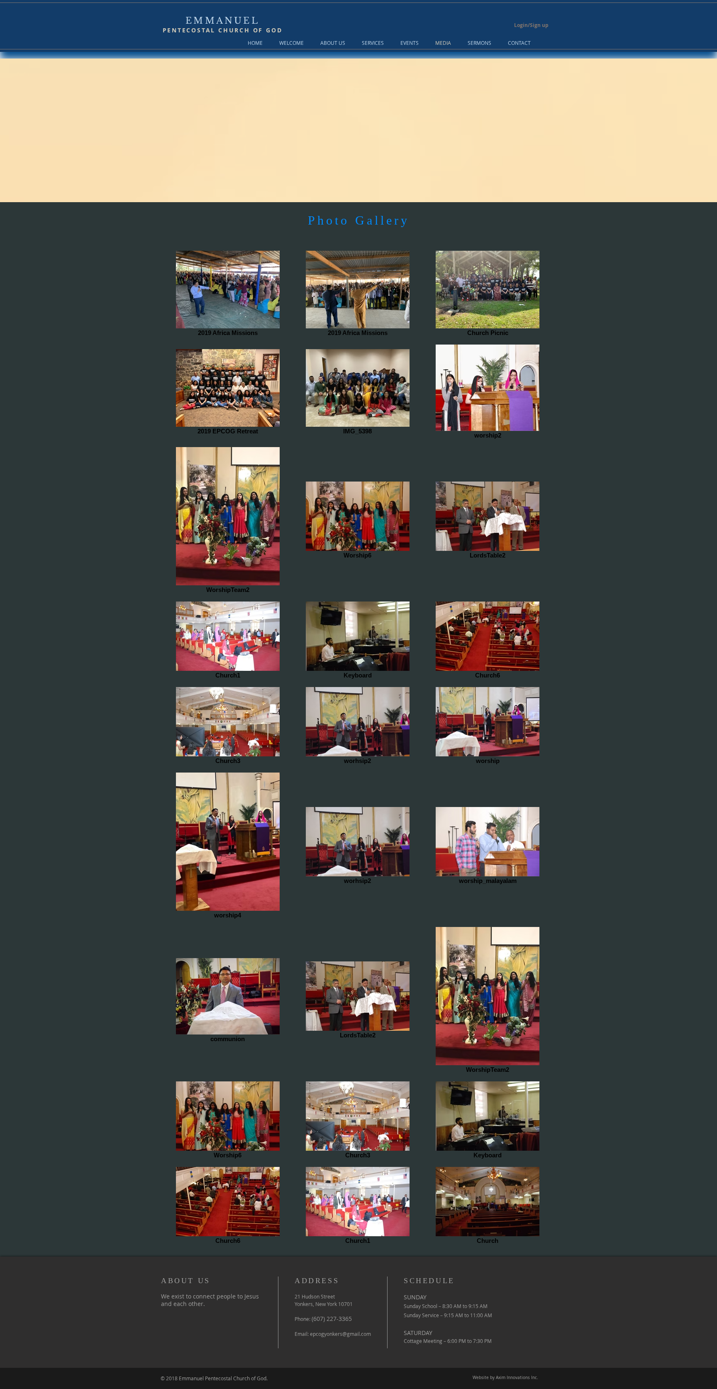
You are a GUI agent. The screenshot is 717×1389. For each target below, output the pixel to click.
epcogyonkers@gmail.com (340, 1333)
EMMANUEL (222, 20)
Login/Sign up (531, 25)
